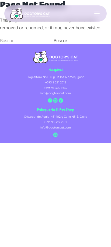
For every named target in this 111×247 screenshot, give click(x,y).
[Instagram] (55, 100)
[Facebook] (50, 100)
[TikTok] (61, 100)
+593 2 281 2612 (55, 82)
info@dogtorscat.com (55, 93)
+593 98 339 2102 (55, 122)
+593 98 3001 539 (55, 88)
